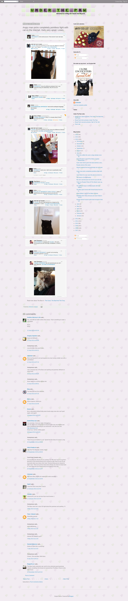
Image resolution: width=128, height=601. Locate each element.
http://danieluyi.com (32, 428)
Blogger (71, 596)
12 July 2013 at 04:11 (33, 350)
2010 (76, 223)
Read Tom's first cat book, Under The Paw (86, 120)
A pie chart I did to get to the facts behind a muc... (89, 162)
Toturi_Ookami (31, 514)
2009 (76, 225)
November (80, 143)
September (80, 148)
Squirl (28, 484)
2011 (76, 221)
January (79, 215)
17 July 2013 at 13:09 (33, 403)
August (79, 150)
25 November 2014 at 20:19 (34, 572)
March (78, 211)
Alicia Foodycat (31, 447)
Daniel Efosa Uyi (32, 420)
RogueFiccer (30, 564)
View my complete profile (80, 105)
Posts (77, 55)
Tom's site (77, 124)
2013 (76, 139)
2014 (76, 137)
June (78, 204)
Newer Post (26, 579)
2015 (76, 134)
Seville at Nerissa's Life (34, 317)
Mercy (29, 399)
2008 (76, 228)
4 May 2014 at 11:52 (32, 528)
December (80, 141)
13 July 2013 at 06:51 (33, 383)
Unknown (29, 356)
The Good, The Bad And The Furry (55, 300)
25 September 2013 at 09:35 (35, 452)
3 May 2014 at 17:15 (32, 518)
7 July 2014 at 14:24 (32, 548)
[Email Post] (41, 306)
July (78, 153)
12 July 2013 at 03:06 (33, 340)
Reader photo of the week (83, 165)
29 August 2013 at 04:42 (33, 432)
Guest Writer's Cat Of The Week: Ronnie (87, 193)
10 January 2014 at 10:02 (34, 488)
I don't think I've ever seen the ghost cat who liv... (89, 175)
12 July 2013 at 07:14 (33, 362)
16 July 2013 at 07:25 (33, 393)
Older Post (66, 579)
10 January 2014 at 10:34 (34, 498)
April (78, 208)
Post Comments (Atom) (36, 582)
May (78, 206)
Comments (79, 58)
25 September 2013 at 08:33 (35, 442)
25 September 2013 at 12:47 (35, 469)
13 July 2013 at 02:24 (33, 373)
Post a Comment (29, 575)
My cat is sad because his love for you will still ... (89, 179)
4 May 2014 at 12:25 (32, 538)
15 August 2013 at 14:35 (33, 415)
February (79, 213)
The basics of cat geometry (83, 177)
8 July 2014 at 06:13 (32, 558)
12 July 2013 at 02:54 (33, 330)
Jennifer (29, 494)
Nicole (29, 409)
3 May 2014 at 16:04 (32, 508)
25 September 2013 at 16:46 (35, 478)
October (79, 146)
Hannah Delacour (32, 544)
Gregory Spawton (32, 336)
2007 (76, 230)
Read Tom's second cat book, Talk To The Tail (87, 122)
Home (46, 579)
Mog (28, 389)
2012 (76, 218)
